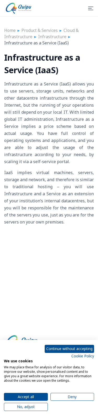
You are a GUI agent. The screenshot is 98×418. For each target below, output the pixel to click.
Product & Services (39, 30)
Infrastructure (52, 36)
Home (10, 30)
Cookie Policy (82, 355)
